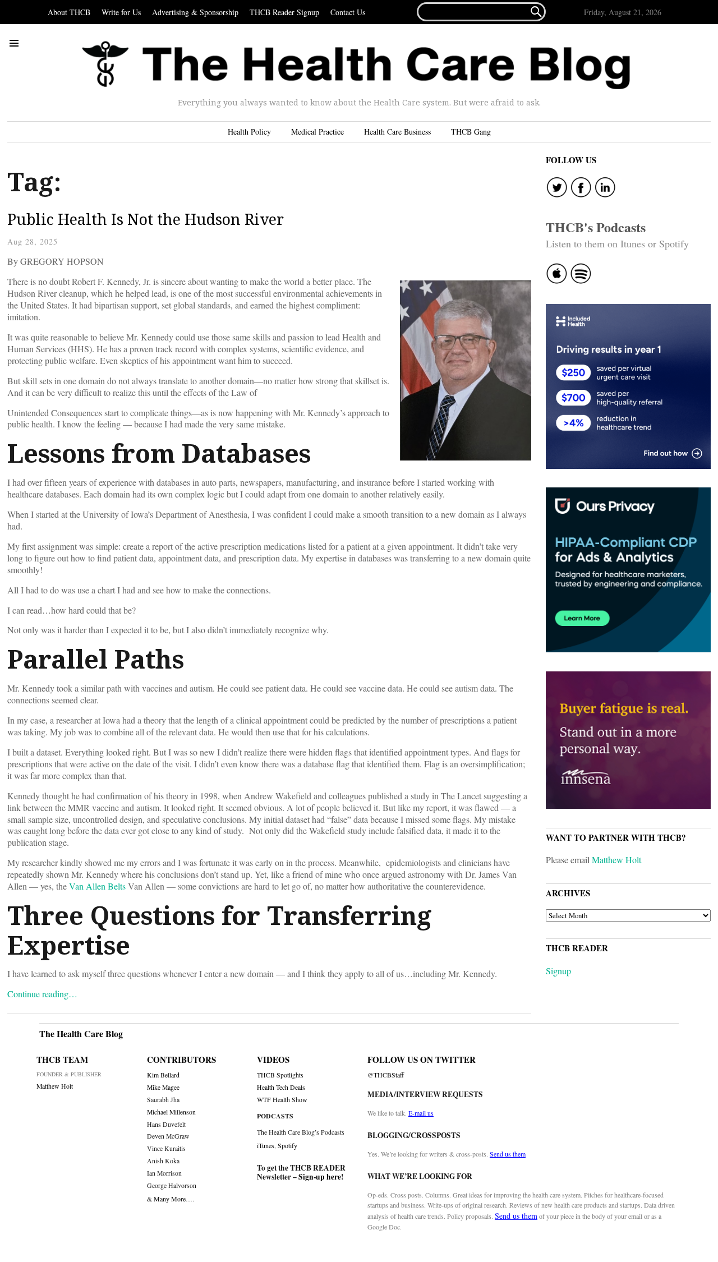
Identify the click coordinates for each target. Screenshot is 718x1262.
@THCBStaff (385, 1075)
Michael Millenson (171, 1112)
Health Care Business (397, 131)
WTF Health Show (282, 1099)
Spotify (287, 1145)
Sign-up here (319, 1176)
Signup (558, 971)
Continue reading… (42, 994)
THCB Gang (471, 131)
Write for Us (121, 12)
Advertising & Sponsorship (195, 12)
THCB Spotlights (280, 1075)
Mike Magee (163, 1087)
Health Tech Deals (281, 1087)
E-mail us (421, 1112)
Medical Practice (317, 131)
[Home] (356, 65)
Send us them (508, 1153)
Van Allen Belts (97, 886)
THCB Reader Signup (284, 12)
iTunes (265, 1145)
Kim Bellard (163, 1075)
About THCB (69, 12)
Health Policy (249, 131)
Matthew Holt (616, 859)
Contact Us (347, 12)
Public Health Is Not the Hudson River (147, 219)
